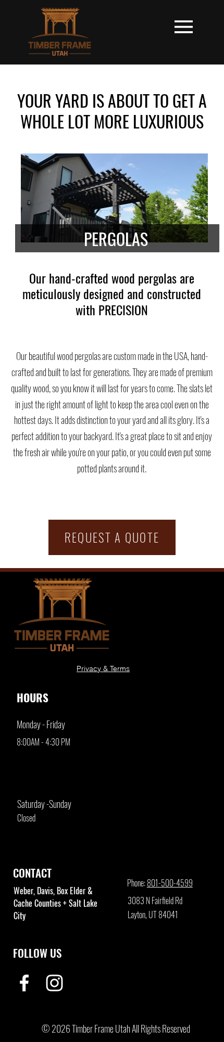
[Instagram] (54, 983)
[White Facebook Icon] (24, 983)
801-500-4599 (170, 883)
